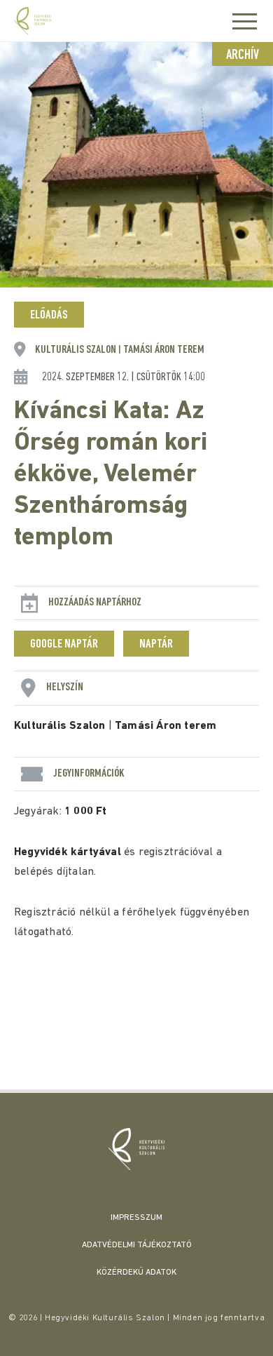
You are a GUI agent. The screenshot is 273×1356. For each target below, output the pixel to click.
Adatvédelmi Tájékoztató (137, 1245)
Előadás (49, 315)
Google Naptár (64, 644)
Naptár (156, 644)
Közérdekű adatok (136, 1272)
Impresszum (136, 1218)
